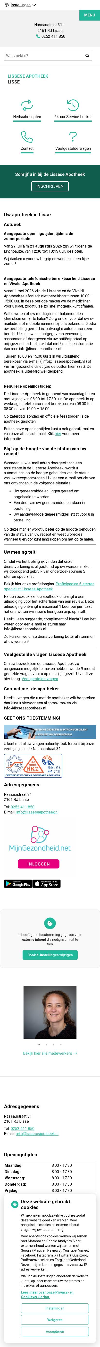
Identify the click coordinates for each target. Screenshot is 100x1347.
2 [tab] (46, 1044)
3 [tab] (53, 1044)
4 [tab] (60, 1044)
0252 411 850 (22, 807)
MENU (89, 15)
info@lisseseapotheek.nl (37, 812)
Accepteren (55, 1331)
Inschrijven (50, 186)
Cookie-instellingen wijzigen (50, 955)
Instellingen (55, 1308)
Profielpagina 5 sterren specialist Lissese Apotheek (49, 586)
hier (58, 433)
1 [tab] (39, 1044)
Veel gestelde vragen (40, 679)
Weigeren (55, 1320)
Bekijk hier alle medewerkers (48, 1053)
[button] (87, 56)
